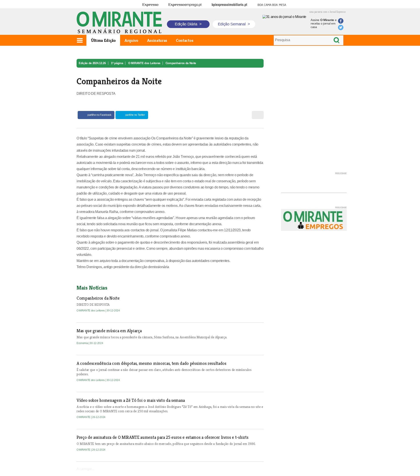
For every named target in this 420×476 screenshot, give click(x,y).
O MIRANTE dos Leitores (144, 63)
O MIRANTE (84, 417)
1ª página (117, 63)
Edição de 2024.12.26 (92, 63)
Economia (83, 343)
